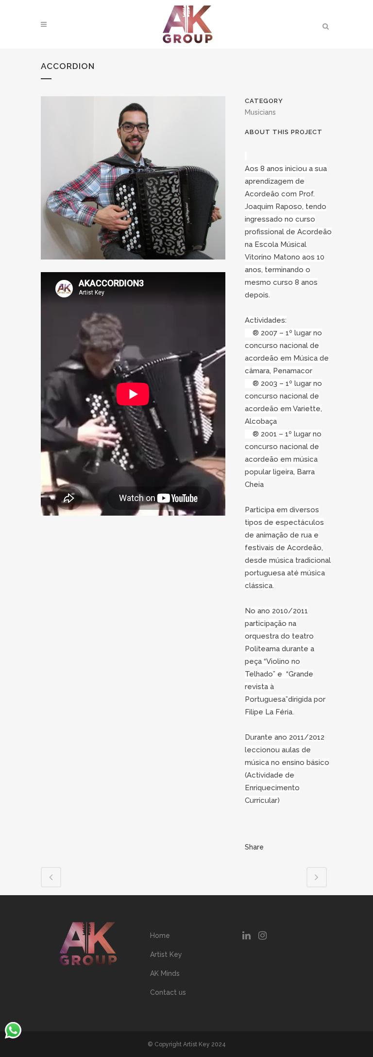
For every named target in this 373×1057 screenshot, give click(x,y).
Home (160, 935)
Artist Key (166, 954)
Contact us (168, 992)
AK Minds (165, 973)
